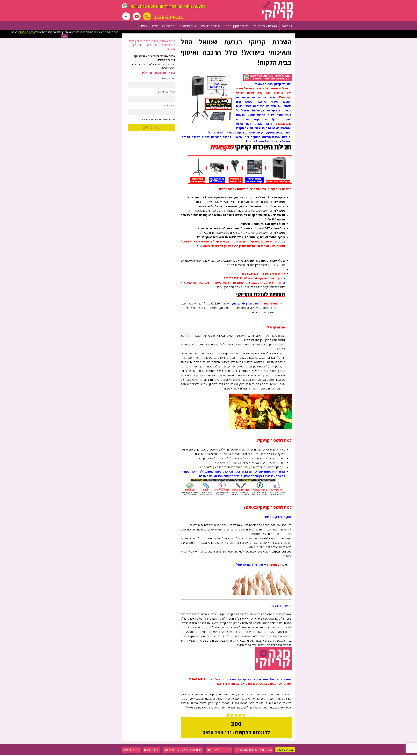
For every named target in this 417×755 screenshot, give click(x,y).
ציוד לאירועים (188, 26)
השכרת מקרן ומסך (237, 26)
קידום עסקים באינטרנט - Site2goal (183, 750)
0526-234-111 (285, 749)
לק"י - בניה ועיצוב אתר (219, 750)
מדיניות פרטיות (131, 750)
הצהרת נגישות (151, 750)
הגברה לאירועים (211, 26)
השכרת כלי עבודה (163, 26)
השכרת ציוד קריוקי (265, 26)
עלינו (144, 26)
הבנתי (64, 36)
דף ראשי (287, 26)
